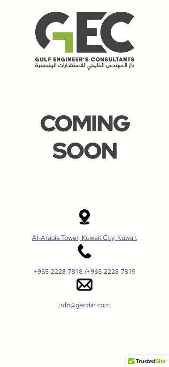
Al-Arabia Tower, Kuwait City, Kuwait (84, 237)
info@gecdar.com (84, 305)
